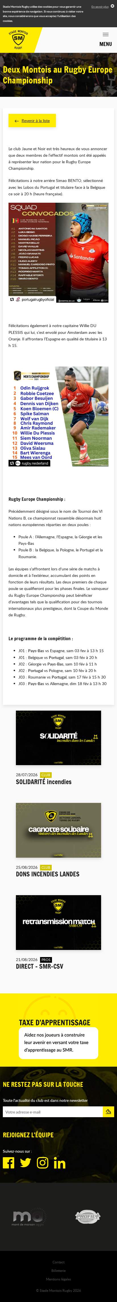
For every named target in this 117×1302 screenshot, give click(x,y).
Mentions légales (58, 1279)
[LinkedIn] (59, 1163)
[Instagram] (42, 1163)
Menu (105, 44)
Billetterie (58, 1270)
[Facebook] (8, 1163)
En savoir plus (99, 7)
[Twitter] (25, 1163)
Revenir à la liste (36, 120)
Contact (58, 1262)
